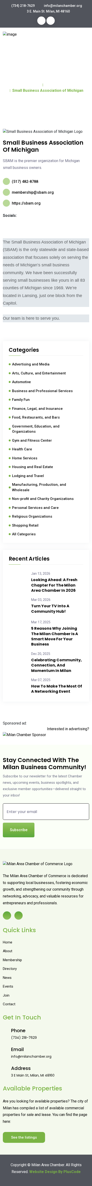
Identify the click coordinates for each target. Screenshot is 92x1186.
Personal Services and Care (35, 508)
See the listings (24, 1137)
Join (6, 995)
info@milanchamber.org (63, 6)
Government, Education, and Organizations (35, 429)
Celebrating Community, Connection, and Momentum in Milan (56, 665)
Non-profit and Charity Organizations (43, 499)
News (7, 978)
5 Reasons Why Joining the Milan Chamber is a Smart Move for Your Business (54, 636)
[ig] (50, 21)
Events (8, 986)
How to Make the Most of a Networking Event (56, 689)
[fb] (41, 21)
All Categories (24, 534)
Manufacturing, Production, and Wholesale (39, 487)
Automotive (21, 382)
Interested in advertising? (68, 729)
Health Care (22, 449)
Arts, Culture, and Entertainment (39, 373)
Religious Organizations (32, 516)
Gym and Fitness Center (32, 440)
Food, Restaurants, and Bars (36, 417)
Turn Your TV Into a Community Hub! (50, 608)
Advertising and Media (31, 364)
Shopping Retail (25, 525)
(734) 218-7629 (23, 6)
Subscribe (18, 830)
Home (35, 85)
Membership (12, 960)
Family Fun (21, 400)
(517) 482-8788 (25, 181)
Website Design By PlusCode (55, 1171)
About (7, 951)
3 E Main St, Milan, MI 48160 (32, 1075)
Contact (9, 1004)
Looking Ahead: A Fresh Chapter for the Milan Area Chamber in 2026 (54, 585)
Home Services (24, 458)
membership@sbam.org (33, 192)
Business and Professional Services (42, 391)
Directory (53, 85)
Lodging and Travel (28, 476)
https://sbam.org (26, 203)
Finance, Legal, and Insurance (37, 409)
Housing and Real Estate (32, 467)
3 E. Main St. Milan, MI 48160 (48, 11)
